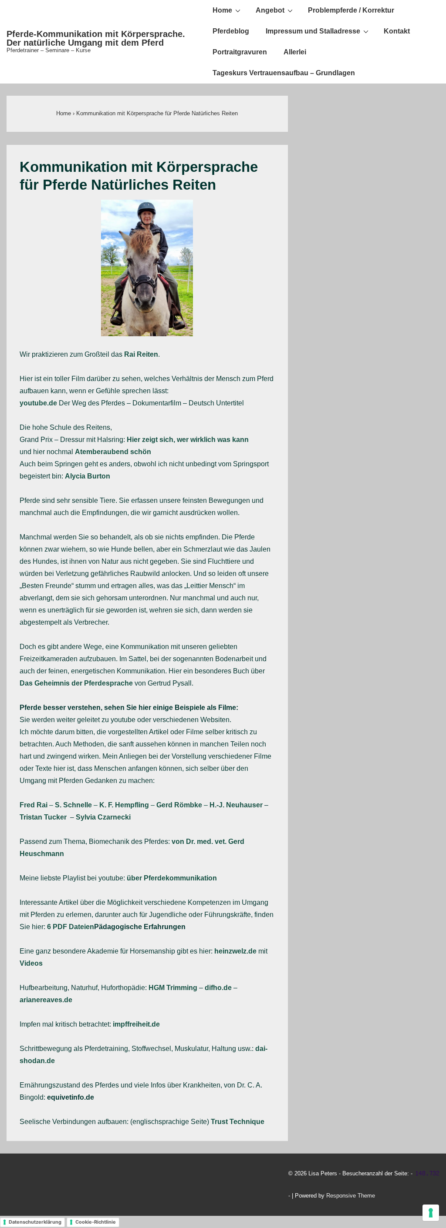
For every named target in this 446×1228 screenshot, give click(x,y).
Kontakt (397, 31)
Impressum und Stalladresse (313, 31)
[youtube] (51, 1185)
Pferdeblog (231, 31)
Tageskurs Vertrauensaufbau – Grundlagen (284, 73)
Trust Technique (237, 1121)
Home (222, 10)
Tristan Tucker (43, 817)
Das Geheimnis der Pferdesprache (76, 683)
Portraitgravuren (240, 52)
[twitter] (13, 1185)
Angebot (270, 10)
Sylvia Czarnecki (103, 817)
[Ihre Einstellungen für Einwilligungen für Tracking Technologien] (430, 1213)
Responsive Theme (350, 1195)
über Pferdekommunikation (172, 878)
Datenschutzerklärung (35, 1222)
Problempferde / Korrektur (351, 10)
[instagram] (70, 1185)
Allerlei (295, 52)
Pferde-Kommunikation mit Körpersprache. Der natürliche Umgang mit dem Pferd (96, 38)
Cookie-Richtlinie (95, 1222)
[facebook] (32, 1185)
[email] (88, 1185)
